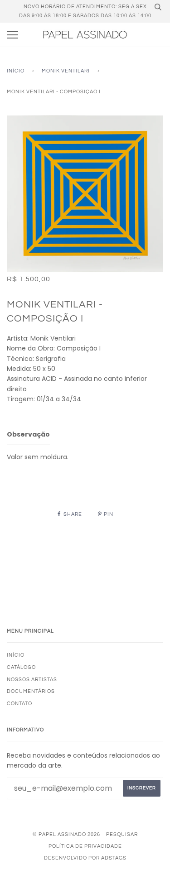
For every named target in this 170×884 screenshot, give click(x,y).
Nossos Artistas (32, 679)
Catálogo (21, 667)
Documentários (31, 691)
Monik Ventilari (66, 70)
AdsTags (113, 857)
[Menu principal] (12, 35)
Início (15, 70)
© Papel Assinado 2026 (66, 834)
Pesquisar (122, 834)
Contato (19, 703)
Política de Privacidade (85, 846)
